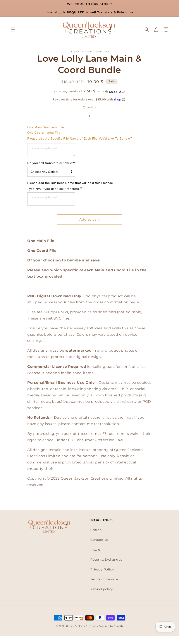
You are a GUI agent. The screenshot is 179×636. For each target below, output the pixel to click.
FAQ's (95, 550)
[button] (13, 29)
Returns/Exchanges (106, 560)
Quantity (89, 107)
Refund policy (101, 589)
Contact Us (99, 540)
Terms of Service (104, 579)
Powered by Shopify (110, 626)
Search (96, 530)
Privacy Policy (102, 569)
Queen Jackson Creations (82, 626)
